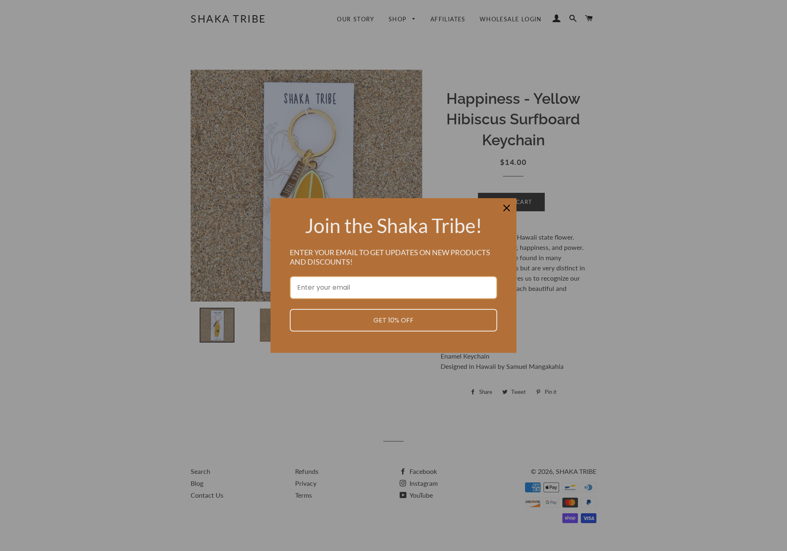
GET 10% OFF (393, 320)
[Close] (506, 208)
